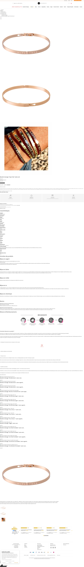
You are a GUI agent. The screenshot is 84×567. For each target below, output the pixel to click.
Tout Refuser (4, 562)
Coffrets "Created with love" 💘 (17, 6)
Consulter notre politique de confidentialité (6, 559)
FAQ (37, 548)
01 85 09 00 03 (16, 545)
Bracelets (61, 6)
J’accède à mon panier (3, 566)
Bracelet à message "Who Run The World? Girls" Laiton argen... (13, 391)
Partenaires (64, 544)
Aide (71, 0)
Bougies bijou (44, 6)
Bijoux (36, 6)
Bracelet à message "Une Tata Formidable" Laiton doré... (12, 432)
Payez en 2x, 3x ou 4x (53, 545)
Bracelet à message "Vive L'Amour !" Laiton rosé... (10, 409)
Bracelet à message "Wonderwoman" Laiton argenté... (12, 382)
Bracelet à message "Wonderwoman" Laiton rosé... (11, 378)
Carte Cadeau (65, 0)
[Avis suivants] (72, 530)
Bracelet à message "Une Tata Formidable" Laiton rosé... (12, 427)
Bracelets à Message (26, 6)
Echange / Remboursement (40, 546)
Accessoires (25, 547)
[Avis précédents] (19, 530)
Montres (39, 6)
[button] (2, 565)
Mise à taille (38, 547)
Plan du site (58, 555)
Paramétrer (10, 562)
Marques (48, 6)
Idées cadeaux (76, 6)
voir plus (27, 530)
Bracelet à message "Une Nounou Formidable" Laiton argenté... (14, 441)
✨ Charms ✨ (32, 6)
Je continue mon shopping (3, 565)
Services (81, 6)
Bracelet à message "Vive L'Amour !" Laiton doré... (11, 414)
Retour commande (39, 545)
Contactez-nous (39, 549)
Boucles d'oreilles (56, 6)
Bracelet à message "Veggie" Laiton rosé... (9, 423)
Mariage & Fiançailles (70, 6)
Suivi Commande (39, 544)
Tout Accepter (16, 562)
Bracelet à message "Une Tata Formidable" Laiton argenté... (13, 437)
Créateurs (25, 546)
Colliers (65, 6)
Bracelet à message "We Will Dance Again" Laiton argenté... (13, 405)
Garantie (69, 0)
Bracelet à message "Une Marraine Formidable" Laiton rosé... (13, 446)
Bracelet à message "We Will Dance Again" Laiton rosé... (12, 396)
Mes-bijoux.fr (42, 558)
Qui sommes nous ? (52, 544)
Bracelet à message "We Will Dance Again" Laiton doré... (12, 400)
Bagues (51, 6)
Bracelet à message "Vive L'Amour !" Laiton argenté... (11, 418)
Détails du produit (2, 186)
